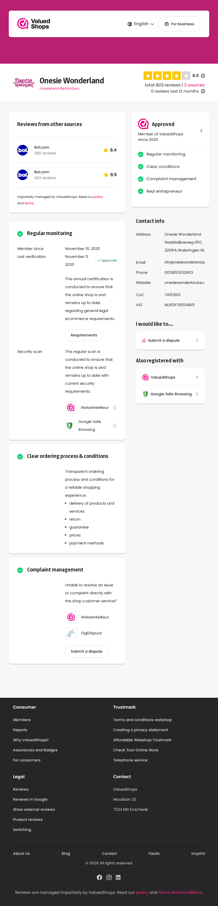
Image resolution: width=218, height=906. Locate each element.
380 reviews (45, 153)
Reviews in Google (30, 799)
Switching (22, 829)
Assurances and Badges (35, 750)
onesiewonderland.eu (59, 88)
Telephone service (130, 760)
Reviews (20, 789)
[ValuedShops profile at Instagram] (109, 876)
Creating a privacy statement (140, 729)
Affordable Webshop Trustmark (142, 740)
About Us (21, 853)
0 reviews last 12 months (175, 91)
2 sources (194, 85)
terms (28, 203)
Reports (20, 729)
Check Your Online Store (135, 750)
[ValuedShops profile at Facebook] (99, 876)
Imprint (198, 853)
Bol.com (41, 147)
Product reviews (28, 819)
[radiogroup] (167, 75)
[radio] (148, 75)
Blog (66, 853)
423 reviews (45, 177)
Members (22, 719)
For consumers (26, 760)
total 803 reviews (163, 85)
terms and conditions (180, 892)
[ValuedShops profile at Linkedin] (118, 876)
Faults (154, 853)
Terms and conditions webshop (142, 719)
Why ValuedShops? (31, 740)
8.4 (113, 150)
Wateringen (188, 250)
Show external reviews (34, 809)
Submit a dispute (86, 651)
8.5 (198, 76)
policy (98, 196)
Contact (109, 853)
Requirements (84, 335)
